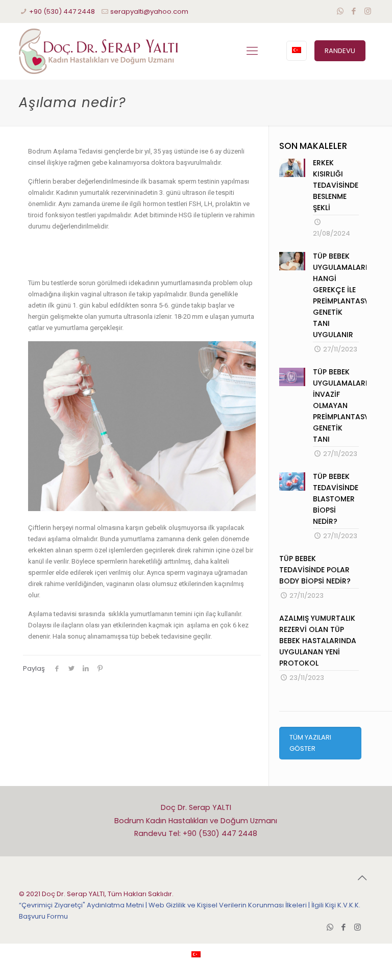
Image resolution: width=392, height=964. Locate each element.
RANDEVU (340, 51)
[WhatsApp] (340, 11)
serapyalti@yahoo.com (149, 11)
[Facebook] (354, 11)
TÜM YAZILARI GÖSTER (310, 742)
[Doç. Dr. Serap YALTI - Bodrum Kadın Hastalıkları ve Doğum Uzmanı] (98, 51)
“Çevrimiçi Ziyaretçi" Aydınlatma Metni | (84, 905)
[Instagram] (367, 11)
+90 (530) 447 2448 (62, 11)
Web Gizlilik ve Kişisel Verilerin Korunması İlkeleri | (230, 905)
